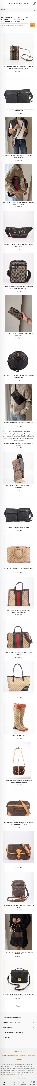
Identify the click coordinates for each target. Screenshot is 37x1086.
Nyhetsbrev (18, 1060)
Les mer (31, 1072)
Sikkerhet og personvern (27, 1056)
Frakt (4, 1056)
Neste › (18, 1006)
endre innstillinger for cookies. (13, 1074)
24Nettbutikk (22, 1078)
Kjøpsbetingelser (13, 1056)
